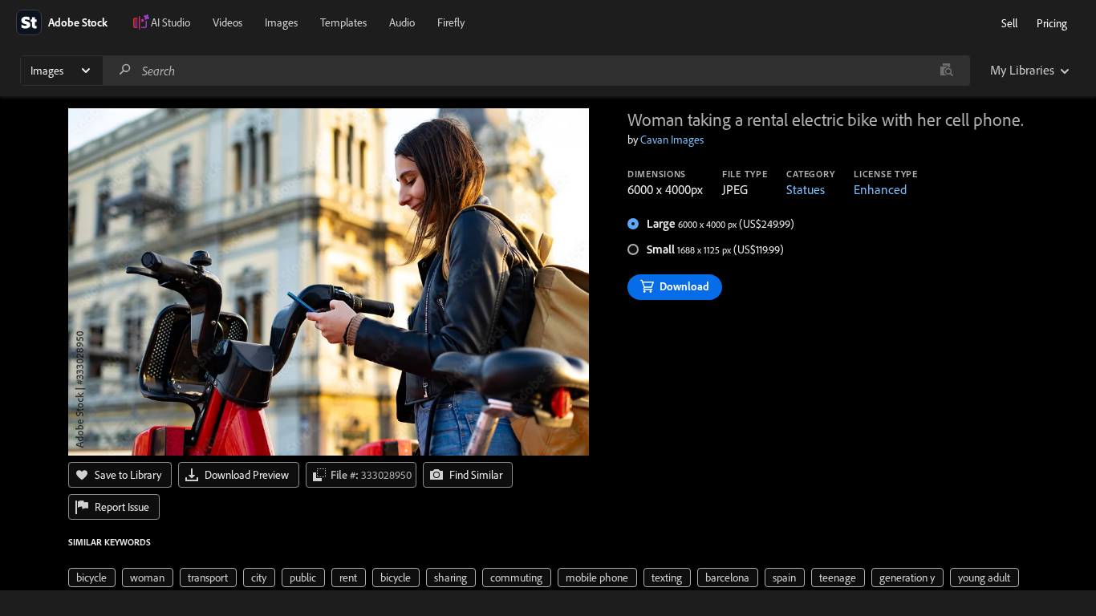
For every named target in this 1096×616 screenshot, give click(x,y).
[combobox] (536, 70)
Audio (402, 22)
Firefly (451, 22)
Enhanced (880, 189)
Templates (343, 22)
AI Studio (170, 22)
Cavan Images (672, 139)
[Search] (125, 70)
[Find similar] (946, 71)
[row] (92, 577)
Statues (805, 189)
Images (281, 22)
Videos (227, 22)
